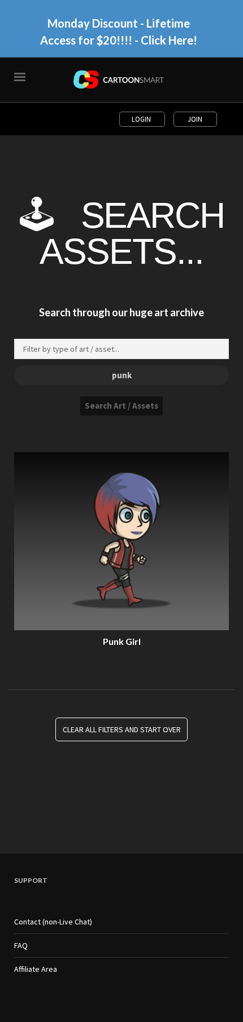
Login (142, 119)
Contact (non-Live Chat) (53, 922)
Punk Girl (122, 641)
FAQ (21, 945)
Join (195, 119)
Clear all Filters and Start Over (122, 729)
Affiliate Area (35, 969)
